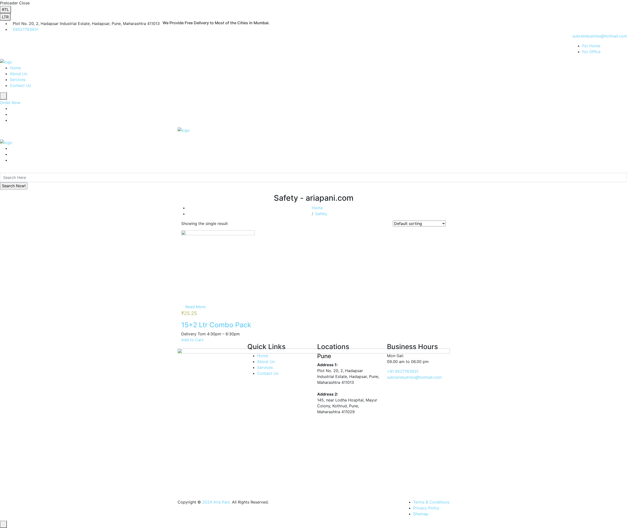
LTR (5, 16)
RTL (5, 9)
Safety (321, 213)
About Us (18, 73)
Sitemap (420, 513)
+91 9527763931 (402, 371)
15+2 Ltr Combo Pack (216, 325)
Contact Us (20, 85)
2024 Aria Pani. (216, 502)
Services (17, 79)
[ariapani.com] (6, 61)
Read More (195, 306)
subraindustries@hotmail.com (599, 36)
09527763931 (25, 29)
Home (15, 67)
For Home (591, 45)
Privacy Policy (426, 507)
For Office (591, 51)
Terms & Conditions (431, 502)
